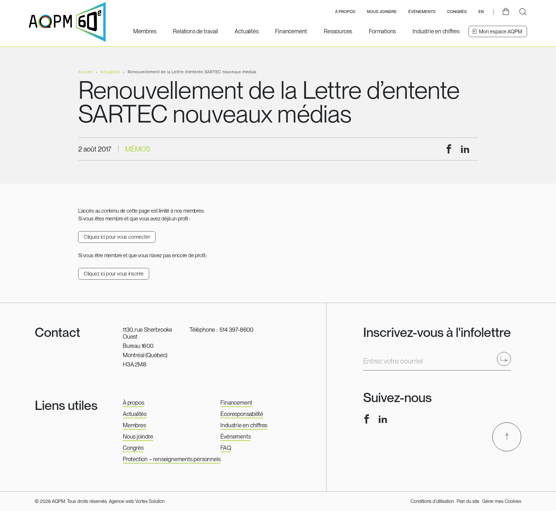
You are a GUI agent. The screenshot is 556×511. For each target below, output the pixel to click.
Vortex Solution (149, 501)
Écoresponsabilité (241, 413)
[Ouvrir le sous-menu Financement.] (291, 31)
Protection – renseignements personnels (171, 459)
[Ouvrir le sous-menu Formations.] (382, 31)
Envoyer (506, 359)
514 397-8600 (236, 329)
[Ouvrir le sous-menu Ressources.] (338, 31)
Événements (422, 11)
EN (481, 11)
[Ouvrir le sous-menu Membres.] (145, 31)
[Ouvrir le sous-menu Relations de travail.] (195, 31)
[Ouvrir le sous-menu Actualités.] (246, 31)
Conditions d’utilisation (432, 501)
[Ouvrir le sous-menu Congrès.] (457, 12)
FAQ (225, 447)
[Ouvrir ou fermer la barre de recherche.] (522, 12)
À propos (133, 402)
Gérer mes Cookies (501, 501)
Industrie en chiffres (243, 425)
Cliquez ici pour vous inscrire (114, 274)
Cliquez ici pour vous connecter (117, 237)
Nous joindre (382, 11)
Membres (134, 425)
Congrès (133, 447)
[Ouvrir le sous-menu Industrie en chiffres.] (436, 31)
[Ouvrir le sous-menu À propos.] (345, 12)
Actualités (135, 413)
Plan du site (468, 501)
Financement (236, 402)
